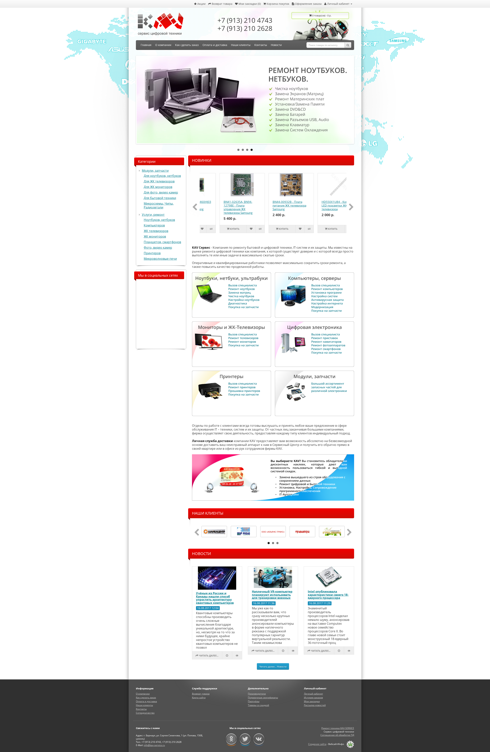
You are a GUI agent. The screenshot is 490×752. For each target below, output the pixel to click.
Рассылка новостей (315, 705)
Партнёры (253, 701)
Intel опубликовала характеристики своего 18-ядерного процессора (328, 594)
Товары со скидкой (258, 705)
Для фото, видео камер (161, 192)
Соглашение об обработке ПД (337, 735)
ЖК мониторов (155, 236)
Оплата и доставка (146, 701)
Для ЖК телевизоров (159, 181)
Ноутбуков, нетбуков (159, 220)
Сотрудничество (145, 712)
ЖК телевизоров (156, 231)
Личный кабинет (313, 693)
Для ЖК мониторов (158, 187)
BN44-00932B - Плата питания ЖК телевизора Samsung (271, 205)
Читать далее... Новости (273, 666)
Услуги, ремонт (153, 215)
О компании (143, 693)
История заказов (313, 697)
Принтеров (152, 253)
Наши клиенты (144, 705)
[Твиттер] (245, 739)
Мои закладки (312, 701)
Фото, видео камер (158, 247)
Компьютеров (154, 225)
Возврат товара (201, 693)
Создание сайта (317, 744)
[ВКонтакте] (258, 739)
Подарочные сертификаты (263, 697)
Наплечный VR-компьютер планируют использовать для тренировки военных (272, 594)
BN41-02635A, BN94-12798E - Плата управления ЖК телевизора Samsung (220, 207)
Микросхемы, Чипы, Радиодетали (159, 205)
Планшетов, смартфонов (162, 242)
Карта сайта (199, 697)
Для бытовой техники (160, 198)
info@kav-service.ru (154, 745)
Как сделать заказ (146, 697)
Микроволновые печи (160, 259)
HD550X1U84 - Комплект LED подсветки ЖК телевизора (321, 205)
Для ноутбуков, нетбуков (162, 176)
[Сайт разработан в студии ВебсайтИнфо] (349, 744)
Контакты (141, 709)
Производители (257, 693)
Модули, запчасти (155, 170)
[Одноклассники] (231, 739)
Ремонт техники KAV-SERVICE (337, 728)
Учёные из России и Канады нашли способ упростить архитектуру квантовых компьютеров (215, 598)
